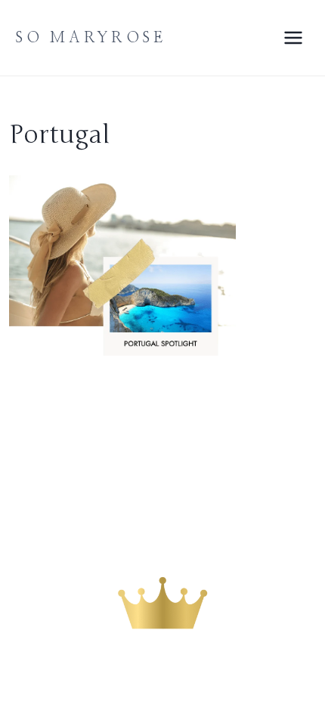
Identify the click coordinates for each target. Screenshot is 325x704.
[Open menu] (293, 37)
